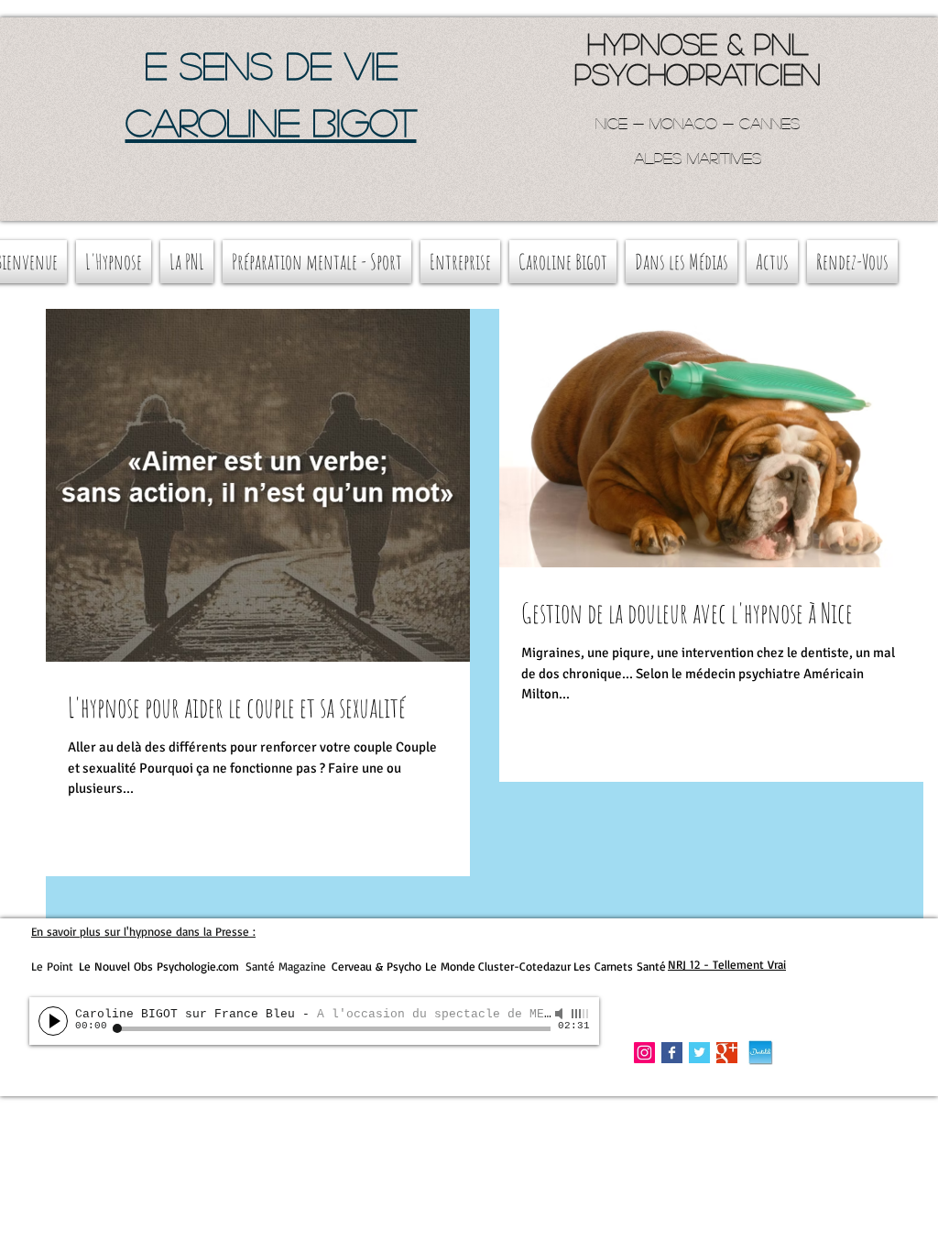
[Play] (53, 1021)
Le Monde (450, 966)
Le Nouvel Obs (116, 966)
